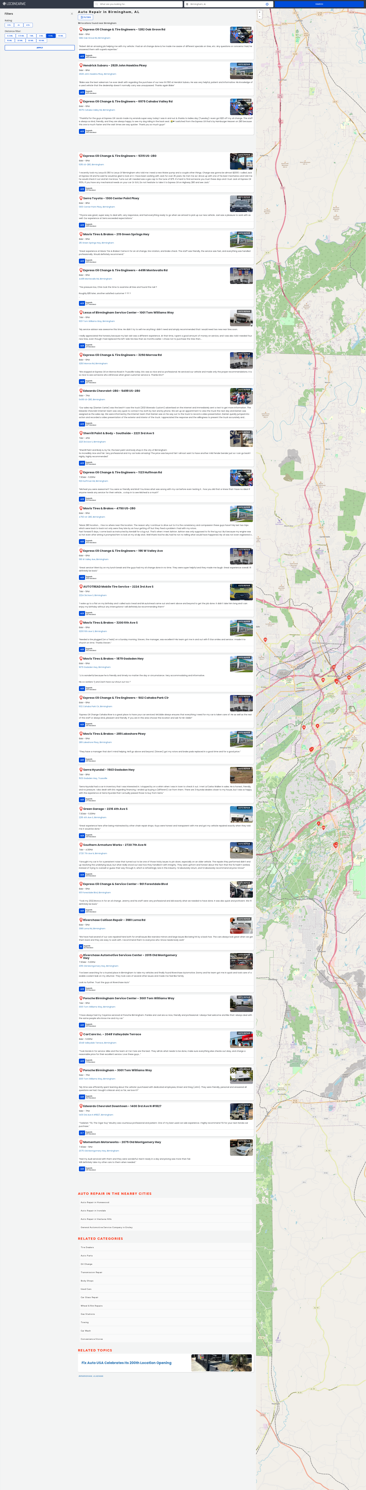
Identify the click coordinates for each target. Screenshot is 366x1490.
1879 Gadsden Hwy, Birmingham (95, 667)
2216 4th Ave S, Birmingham (92, 817)
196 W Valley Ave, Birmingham (94, 559)
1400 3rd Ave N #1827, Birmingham (96, 1114)
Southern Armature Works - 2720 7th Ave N (114, 844)
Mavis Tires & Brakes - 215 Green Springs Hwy (116, 234)
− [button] (260, 17)
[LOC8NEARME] (14, 3)
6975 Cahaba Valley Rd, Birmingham (97, 110)
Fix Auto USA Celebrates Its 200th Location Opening (127, 1362)
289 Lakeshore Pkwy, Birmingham (95, 742)
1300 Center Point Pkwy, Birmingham (97, 206)
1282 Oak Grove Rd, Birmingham (94, 38)
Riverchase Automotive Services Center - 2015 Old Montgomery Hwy (130, 956)
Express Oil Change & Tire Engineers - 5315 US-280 (119, 155)
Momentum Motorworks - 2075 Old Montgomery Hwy (122, 1142)
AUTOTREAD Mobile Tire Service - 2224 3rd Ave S (118, 586)
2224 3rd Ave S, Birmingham (93, 595)
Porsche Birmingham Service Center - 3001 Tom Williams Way (128, 998)
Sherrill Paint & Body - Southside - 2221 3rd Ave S (118, 433)
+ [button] (260, 12)
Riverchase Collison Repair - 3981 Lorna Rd (114, 920)
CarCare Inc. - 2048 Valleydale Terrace (112, 1034)
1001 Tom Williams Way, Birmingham (97, 321)
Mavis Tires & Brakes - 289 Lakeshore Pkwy (114, 733)
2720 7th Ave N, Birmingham (93, 853)
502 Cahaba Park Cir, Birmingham (95, 706)
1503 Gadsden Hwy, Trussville (93, 778)
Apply (40, 47)
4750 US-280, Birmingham (92, 516)
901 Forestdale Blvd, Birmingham (95, 892)
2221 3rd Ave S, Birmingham (92, 441)
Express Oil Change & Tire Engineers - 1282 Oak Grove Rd (124, 29)
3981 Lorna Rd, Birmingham (92, 928)
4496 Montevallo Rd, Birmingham (95, 278)
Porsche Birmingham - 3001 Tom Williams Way (117, 1070)
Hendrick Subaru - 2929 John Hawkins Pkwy (115, 65)
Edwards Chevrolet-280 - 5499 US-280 (111, 390)
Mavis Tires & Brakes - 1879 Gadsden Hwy (113, 658)
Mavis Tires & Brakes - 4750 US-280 (109, 508)
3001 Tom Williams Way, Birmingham (97, 1006)
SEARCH (319, 4)
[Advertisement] (166, 143)
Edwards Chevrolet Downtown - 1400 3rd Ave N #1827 (122, 1106)
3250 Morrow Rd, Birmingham (93, 363)
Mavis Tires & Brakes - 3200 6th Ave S (110, 622)
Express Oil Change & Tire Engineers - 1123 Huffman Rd (122, 472)
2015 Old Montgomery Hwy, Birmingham (98, 966)
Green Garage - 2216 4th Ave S (105, 808)
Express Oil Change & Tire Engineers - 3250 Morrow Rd (122, 355)
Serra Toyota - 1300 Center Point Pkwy (111, 198)
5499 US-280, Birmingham (92, 399)
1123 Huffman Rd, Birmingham (93, 481)
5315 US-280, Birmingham (91, 164)
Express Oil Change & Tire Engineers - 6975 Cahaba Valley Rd (128, 101)
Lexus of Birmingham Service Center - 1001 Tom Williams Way (128, 312)
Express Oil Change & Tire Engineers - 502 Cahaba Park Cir (126, 697)
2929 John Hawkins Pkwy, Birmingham (97, 74)
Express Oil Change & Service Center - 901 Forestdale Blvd (125, 884)
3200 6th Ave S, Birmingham (93, 631)
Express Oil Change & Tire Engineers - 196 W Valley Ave (123, 550)
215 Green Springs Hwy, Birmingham (96, 242)
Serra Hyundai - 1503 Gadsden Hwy (109, 769)
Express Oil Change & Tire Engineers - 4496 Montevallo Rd (125, 270)
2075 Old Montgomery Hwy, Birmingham (99, 1150)
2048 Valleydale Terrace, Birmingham (97, 1042)
